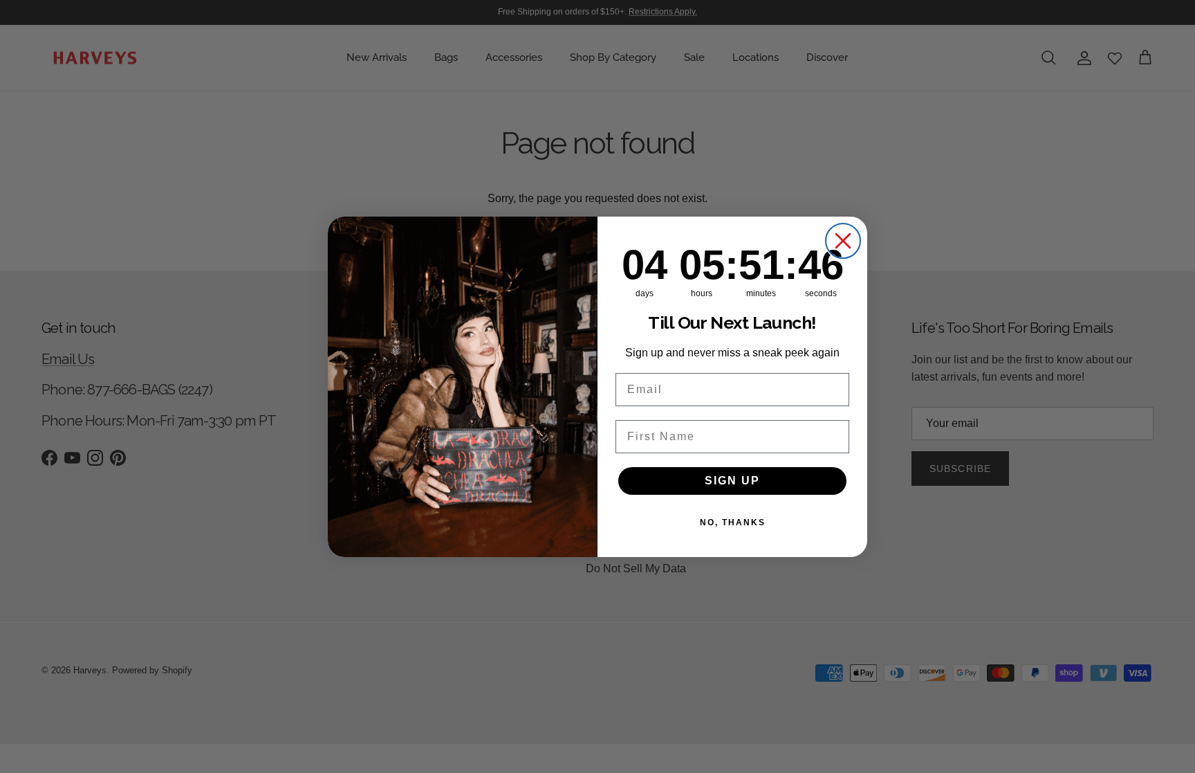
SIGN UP (732, 480)
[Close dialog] (843, 241)
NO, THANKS (733, 522)
